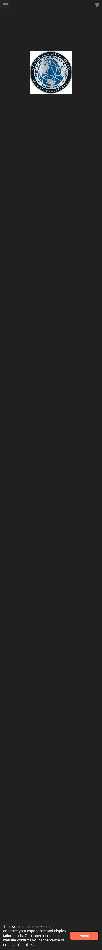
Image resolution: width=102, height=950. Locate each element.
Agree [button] (84, 935)
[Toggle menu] (5, 4)
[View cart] (97, 4)
